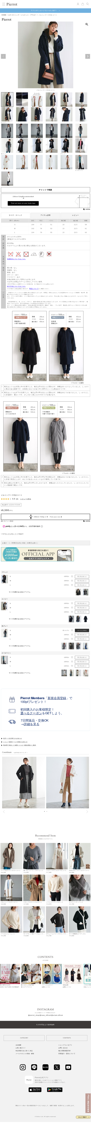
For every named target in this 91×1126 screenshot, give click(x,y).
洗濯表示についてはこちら (16, 259)
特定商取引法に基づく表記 (24, 1050)
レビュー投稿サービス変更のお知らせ (15, 742)
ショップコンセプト (65, 1045)
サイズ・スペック (15, 215)
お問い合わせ (63, 1048)
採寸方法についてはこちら (16, 286)
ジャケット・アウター (28, 15)
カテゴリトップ (13, 15)
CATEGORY (24, 1038)
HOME (4, 15)
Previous (3, 56)
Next (87, 56)
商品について (34, 288)
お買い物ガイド (21, 1048)
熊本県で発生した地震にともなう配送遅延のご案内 (19, 745)
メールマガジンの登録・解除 (25, 1053)
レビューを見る (25, 499)
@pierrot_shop (33, 1015)
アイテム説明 (45, 215)
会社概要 (18, 1045)
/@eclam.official (57, 1015)
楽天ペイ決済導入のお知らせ (12, 738)
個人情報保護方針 (64, 1051)
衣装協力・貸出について (66, 1053)
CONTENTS (67, 1038)
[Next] (89, 974)
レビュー (75, 215)
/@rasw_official (45, 1015)
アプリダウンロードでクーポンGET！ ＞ (45, 10)
